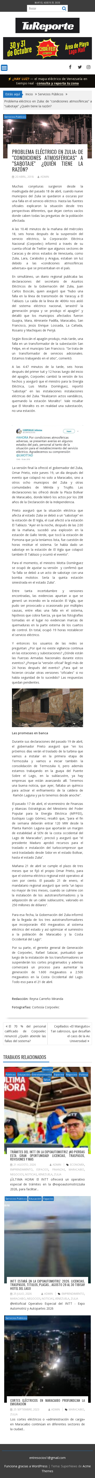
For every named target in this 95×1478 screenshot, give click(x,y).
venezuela (45, 1174)
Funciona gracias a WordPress (26, 1466)
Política (83, 1074)
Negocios (71, 1074)
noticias (31, 1174)
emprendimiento (21, 1169)
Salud (47, 1079)
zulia (57, 1174)
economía (77, 1165)
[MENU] (4, 68)
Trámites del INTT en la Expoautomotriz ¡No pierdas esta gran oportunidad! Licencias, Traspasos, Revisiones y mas (47, 1155)
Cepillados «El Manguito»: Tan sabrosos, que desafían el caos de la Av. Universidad (70, 1033)
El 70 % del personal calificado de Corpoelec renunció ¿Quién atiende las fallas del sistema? (25, 1033)
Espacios (59, 1074)
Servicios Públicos (15, 116)
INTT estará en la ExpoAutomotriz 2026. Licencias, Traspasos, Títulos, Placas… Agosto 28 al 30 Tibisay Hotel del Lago (47, 1285)
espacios (42, 1169)
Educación (24, 1074)
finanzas (58, 1169)
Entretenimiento (42, 1074)
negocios (17, 1174)
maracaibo (76, 1169)
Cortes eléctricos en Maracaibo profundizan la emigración (47, 1402)
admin (44, 177)
